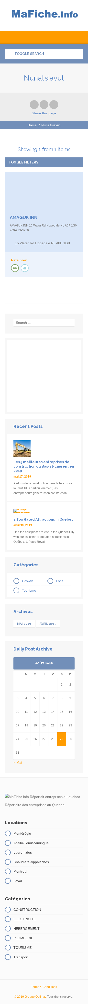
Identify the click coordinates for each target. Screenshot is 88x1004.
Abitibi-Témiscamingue (31, 843)
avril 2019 (48, 623)
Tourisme (29, 590)
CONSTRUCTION (27, 910)
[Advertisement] (44, 376)
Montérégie (22, 833)
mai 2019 (24, 623)
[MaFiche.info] (44, 15)
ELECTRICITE (24, 919)
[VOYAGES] (25, 268)
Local (60, 581)
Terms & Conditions (44, 987)
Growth (27, 581)
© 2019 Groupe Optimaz (30, 996)
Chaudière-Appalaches (31, 862)
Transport (20, 957)
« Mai (17, 762)
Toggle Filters (23, 162)
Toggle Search (29, 54)
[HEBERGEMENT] (15, 268)
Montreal (20, 871)
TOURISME (22, 948)
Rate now (19, 260)
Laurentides (22, 852)
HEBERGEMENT (26, 929)
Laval (17, 881)
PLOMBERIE (23, 938)
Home (32, 125)
